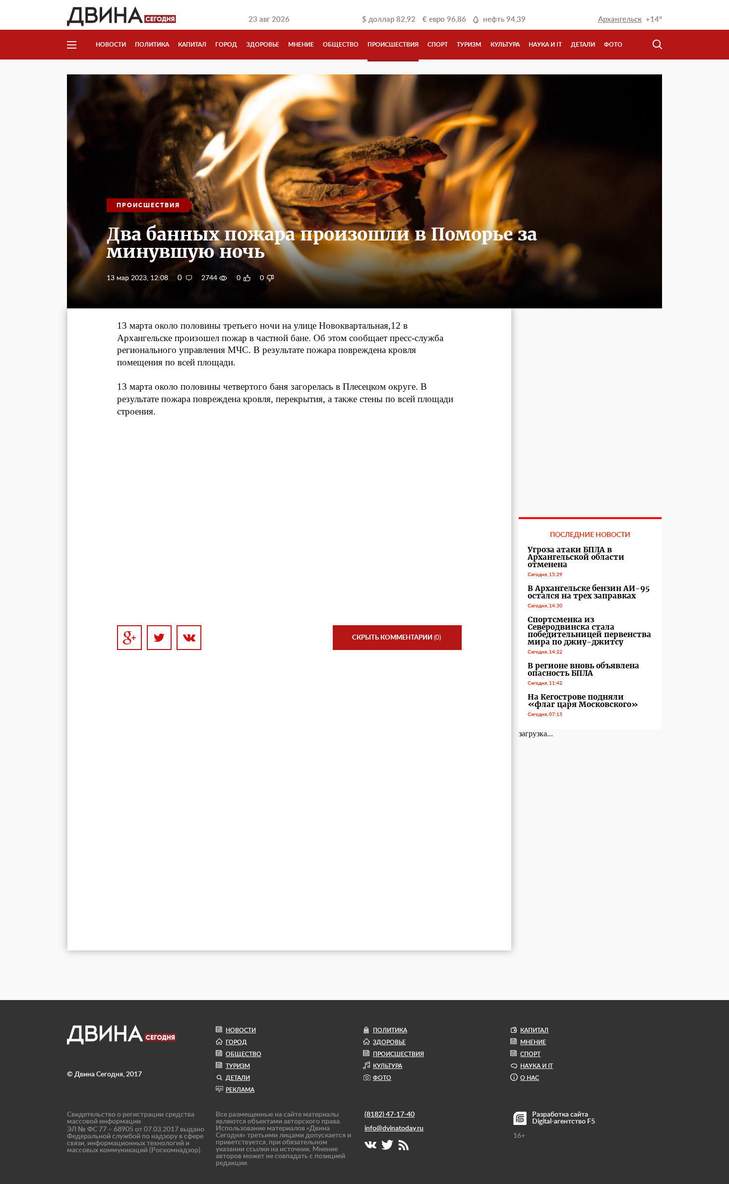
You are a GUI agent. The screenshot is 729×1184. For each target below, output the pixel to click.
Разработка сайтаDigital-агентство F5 (563, 1118)
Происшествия (393, 45)
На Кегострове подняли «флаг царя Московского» (583, 700)
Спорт (437, 45)
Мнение (301, 45)
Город (226, 45)
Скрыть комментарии (396, 638)
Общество (341, 45)
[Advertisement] (289, 527)
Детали (583, 45)
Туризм (469, 45)
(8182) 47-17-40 (389, 1114)
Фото (613, 45)
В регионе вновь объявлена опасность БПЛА (583, 669)
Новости (111, 45)
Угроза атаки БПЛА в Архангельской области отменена (576, 557)
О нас (529, 1078)
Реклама (240, 1090)
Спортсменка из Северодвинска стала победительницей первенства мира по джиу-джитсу (589, 631)
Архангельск (620, 19)
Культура (505, 45)
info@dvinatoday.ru (394, 1128)
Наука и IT (545, 45)
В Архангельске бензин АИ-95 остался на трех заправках (589, 592)
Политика (152, 45)
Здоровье (262, 45)
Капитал (192, 45)
